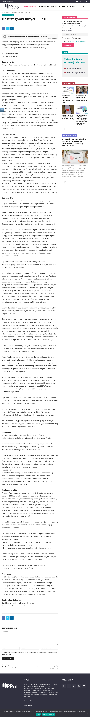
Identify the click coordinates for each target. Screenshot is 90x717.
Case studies (13, 12)
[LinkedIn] (77, 1)
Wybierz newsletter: (67, 30)
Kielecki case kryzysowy (9, 667)
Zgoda (38, 714)
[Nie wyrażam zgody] (88, 713)
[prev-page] (63, 129)
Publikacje (11, 14)
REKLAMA (28, 700)
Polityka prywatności (48, 714)
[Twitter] (86, 1)
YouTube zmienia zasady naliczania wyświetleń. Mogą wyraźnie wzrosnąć (68, 117)
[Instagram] (83, 1)
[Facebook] (80, 1)
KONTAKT (28, 706)
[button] (84, 6)
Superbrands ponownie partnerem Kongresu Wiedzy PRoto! (67, 99)
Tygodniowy (77, 38)
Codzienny (67, 38)
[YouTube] (84, 686)
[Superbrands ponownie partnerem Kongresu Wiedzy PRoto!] (68, 90)
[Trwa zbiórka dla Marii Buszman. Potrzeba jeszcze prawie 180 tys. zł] (82, 90)
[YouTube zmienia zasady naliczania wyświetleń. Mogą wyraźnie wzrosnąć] (68, 109)
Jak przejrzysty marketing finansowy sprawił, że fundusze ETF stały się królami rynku (74, 142)
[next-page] (66, 129)
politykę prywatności (80, 41)
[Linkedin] (12, 28)
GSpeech (55, 38)
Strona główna (5, 12)
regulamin (71, 41)
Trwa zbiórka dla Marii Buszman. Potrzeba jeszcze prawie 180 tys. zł (81, 98)
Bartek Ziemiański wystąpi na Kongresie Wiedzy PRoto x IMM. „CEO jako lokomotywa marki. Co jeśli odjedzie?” (81, 120)
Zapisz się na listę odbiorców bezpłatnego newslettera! (72, 22)
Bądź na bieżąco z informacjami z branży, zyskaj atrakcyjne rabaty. (74, 27)
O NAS (26, 680)
